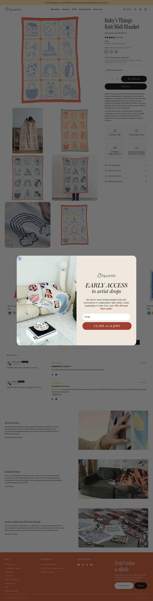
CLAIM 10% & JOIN (107, 326)
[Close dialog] (20, 258)
